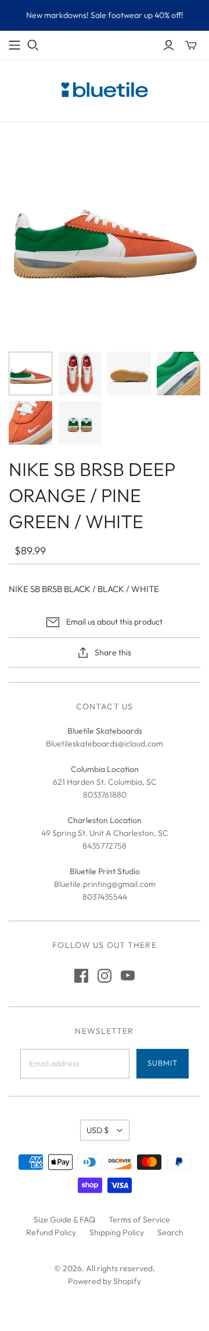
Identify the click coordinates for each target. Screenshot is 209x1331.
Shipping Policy (116, 1232)
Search (170, 1232)
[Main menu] (14, 45)
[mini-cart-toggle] (191, 45)
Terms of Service (139, 1219)
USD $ (98, 1130)
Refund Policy (51, 1232)
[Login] (169, 45)
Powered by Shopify (104, 1281)
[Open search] (33, 45)
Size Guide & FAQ (64, 1219)
